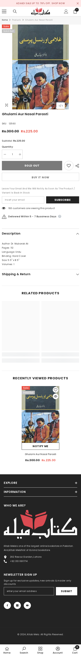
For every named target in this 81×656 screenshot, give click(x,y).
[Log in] (66, 11)
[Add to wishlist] (68, 165)
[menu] (4, 11)
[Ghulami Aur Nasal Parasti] (40, 414)
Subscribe (62, 200)
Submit (66, 591)
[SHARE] (76, 165)
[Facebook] (7, 605)
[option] (40, 67)
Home (5, 20)
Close (77, 3)
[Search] (15, 11)
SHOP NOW (58, 3)
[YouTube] (27, 605)
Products (16, 20)
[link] (21, 354)
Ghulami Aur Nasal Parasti (40, 454)
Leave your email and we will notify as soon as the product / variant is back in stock (38, 190)
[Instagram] (17, 605)
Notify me (40, 446)
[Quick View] (55, 396)
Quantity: (7, 146)
